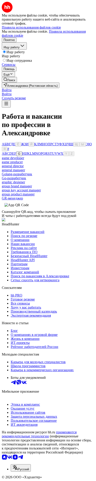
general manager (13, 170)
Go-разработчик (14, 178)
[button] (7, 90)
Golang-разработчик (17, 174)
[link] (9, 80)
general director (13, 166)
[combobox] (21, 468)
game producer (12, 162)
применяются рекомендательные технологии (39, 434)
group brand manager (17, 186)
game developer (13, 158)
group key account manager (21, 190)
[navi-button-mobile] (6, 104)
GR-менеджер (12, 198)
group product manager (18, 194)
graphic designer (13, 182)
